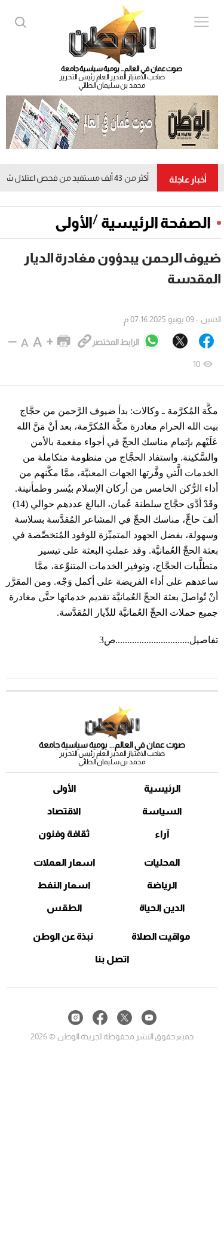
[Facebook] (206, 342)
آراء (162, 834)
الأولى (74, 222)
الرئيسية (162, 788)
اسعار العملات (64, 862)
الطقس (64, 908)
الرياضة (162, 885)
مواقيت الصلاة (161, 936)
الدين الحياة (162, 908)
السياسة (162, 811)
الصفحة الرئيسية (156, 222)
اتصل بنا (112, 959)
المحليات (162, 862)
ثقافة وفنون (64, 834)
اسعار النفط (64, 885)
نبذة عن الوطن (63, 936)
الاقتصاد (64, 811)
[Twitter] (180, 342)
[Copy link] (84, 342)
